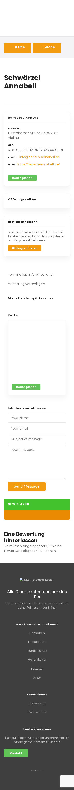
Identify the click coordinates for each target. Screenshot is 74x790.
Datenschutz (37, 712)
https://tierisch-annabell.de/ (38, 164)
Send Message (27, 486)
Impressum (37, 703)
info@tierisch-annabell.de (39, 157)
